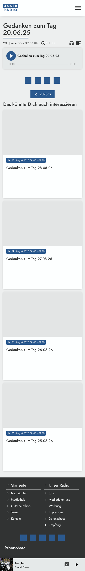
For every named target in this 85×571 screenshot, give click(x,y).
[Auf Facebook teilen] (28, 80)
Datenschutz (57, 518)
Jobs (51, 493)
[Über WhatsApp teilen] (47, 80)
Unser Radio (59, 485)
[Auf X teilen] (38, 80)
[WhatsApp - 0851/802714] (61, 538)
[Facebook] (33, 538)
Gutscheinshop (20, 506)
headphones (71, 43)
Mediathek (18, 499)
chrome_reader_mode (78, 43)
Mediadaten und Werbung (59, 502)
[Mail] (23, 538)
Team (14, 512)
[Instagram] (42, 538)
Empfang (55, 525)
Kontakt (16, 518)
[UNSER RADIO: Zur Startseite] (37, 8)
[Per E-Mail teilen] (57, 80)
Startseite (18, 485)
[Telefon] (52, 538)
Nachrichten (19, 493)
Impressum (56, 512)
